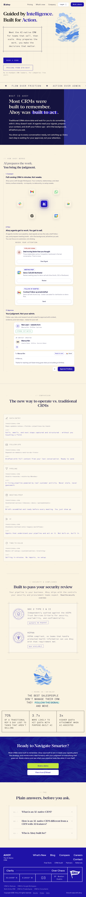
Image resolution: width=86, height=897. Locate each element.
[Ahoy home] (6, 4)
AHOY (7, 855)
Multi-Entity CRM (9, 889)
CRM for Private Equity (24, 889)
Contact (77, 859)
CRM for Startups (10, 886)
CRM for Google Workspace (27, 886)
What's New (39, 855)
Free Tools (48, 863)
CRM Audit (59, 863)
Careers (78, 855)
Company (52, 4)
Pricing (30, 4)
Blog (52, 855)
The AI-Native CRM (8, 859)
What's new (40, 4)
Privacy (42, 893)
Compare (64, 855)
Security (35, 893)
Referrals (78, 863)
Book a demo (43, 766)
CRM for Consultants (41, 889)
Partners (69, 863)
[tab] (44, 179)
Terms (47, 893)
